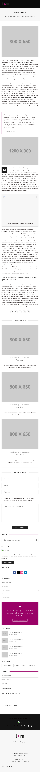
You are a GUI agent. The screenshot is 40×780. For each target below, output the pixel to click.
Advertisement (6, 665)
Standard (4, 594)
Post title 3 (20, 407)
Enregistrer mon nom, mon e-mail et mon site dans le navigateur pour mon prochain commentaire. (19, 499)
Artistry (16, 665)
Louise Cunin (20, 16)
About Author (7, 562)
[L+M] (5, 3)
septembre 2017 (6, 679)
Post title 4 (20, 455)
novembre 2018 (6, 675)
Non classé (5, 586)
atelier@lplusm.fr (20, 759)
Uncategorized (6, 597)
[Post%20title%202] (20, 311)
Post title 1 (20, 360)
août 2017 (4, 683)
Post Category (30, 16)
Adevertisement (6, 582)
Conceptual (31, 665)
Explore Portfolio (20, 620)
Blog (23, 665)
